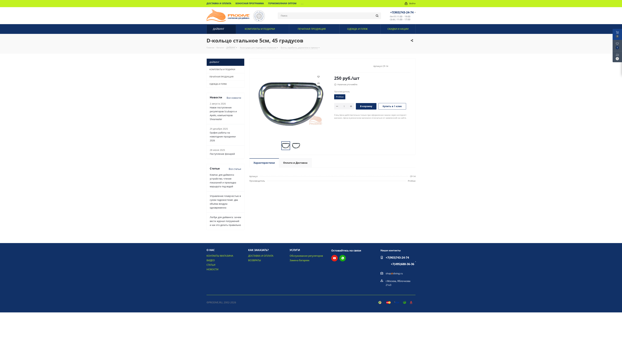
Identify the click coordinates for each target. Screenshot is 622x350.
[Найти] (377, 15)
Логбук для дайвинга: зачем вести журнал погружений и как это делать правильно (225, 221)
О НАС (211, 250)
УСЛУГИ (295, 250)
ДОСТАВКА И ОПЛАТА (260, 255)
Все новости (234, 97)
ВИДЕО (211, 260)
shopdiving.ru (394, 273)
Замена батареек (300, 260)
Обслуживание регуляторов (306, 255)
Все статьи (235, 168)
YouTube (334, 258)
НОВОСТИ (212, 269)
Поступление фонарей (222, 153)
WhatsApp (342, 258)
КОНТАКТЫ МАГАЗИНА (220, 255)
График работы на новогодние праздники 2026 (223, 136)
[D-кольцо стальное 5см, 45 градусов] (291, 103)
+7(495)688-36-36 (402, 264)
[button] (592, 346)
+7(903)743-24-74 (402, 12)
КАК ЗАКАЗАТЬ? (258, 250)
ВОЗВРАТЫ (254, 260)
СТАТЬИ (211, 264)
